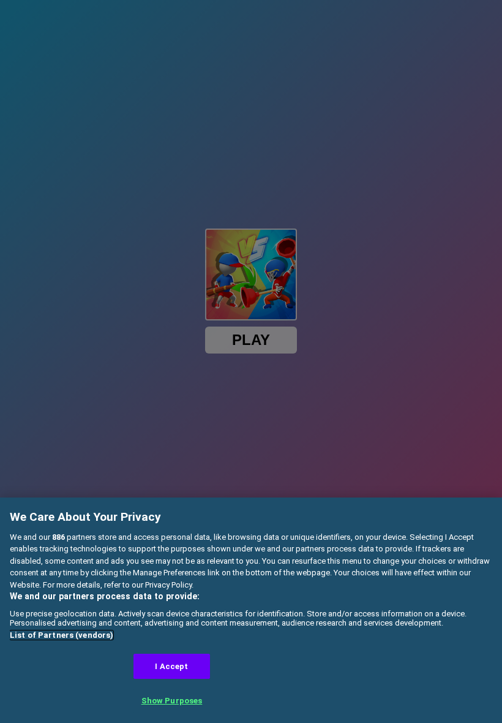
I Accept (171, 666)
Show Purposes (172, 700)
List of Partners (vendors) (61, 635)
